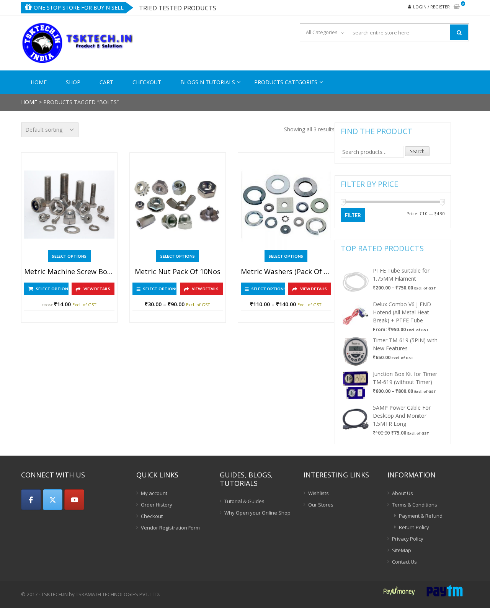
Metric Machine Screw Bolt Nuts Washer (69, 272)
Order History (156, 504)
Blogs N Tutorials (207, 82)
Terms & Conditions (414, 504)
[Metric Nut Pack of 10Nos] (177, 205)
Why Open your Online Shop (257, 512)
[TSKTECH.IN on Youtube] (74, 499)
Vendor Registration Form (170, 527)
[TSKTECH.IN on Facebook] (31, 499)
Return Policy (414, 527)
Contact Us (404, 561)
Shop (73, 82)
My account (154, 493)
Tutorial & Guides (244, 501)
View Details (96, 288)
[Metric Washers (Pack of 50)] (286, 205)
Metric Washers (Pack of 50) (286, 272)
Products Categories (285, 82)
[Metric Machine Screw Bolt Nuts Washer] (69, 205)
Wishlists (318, 493)
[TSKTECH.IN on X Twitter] (53, 499)
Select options (69, 256)
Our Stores (320, 504)
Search (417, 151)
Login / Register (431, 7)
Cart (106, 82)
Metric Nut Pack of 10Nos (177, 272)
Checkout (146, 82)
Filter (353, 215)
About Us (402, 493)
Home (39, 82)
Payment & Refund (421, 515)
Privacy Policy (407, 538)
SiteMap (401, 550)
